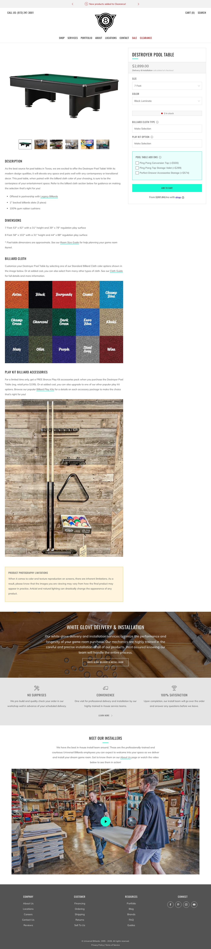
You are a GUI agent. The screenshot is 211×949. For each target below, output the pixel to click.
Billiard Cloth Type (143, 122)
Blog (131, 908)
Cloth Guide (116, 270)
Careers (28, 914)
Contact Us (28, 919)
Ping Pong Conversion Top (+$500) (159, 162)
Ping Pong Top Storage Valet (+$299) (160, 167)
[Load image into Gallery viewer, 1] (25, 144)
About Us (125, 757)
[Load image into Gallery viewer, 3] (56, 144)
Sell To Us (79, 925)
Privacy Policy (97, 945)
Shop (62, 38)
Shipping (80, 914)
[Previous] (72, 4)
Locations (28, 908)
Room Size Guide (69, 242)
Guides (131, 925)
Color (135, 93)
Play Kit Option (141, 137)
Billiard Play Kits (45, 389)
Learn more (104, 715)
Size (134, 78)
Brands (131, 914)
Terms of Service (112, 945)
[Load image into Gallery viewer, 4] (71, 144)
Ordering (80, 908)
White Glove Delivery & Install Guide (105, 662)
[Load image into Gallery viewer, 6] (102, 144)
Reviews (28, 925)
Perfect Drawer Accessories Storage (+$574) (164, 172)
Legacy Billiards (49, 196)
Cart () (190, 12)
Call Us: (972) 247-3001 (20, 12)
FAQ (131, 919)
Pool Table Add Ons (147, 157)
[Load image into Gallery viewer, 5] (87, 144)
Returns (79, 919)
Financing (79, 903)
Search (202, 12)
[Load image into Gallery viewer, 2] (40, 144)
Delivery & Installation (142, 70)
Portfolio (131, 903)
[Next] (138, 4)
